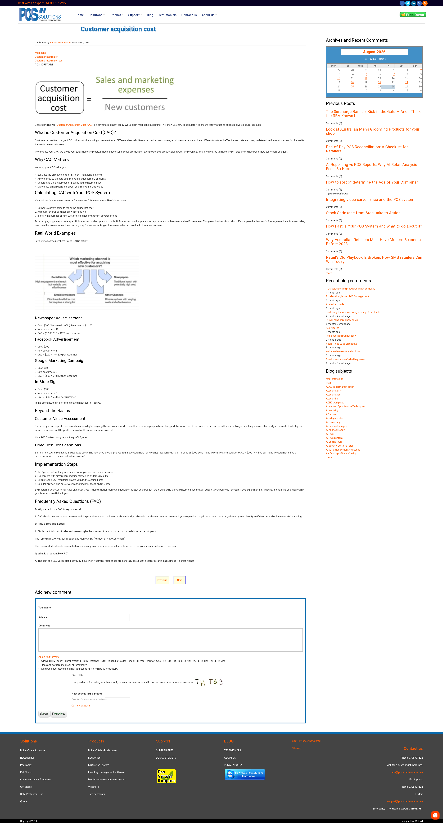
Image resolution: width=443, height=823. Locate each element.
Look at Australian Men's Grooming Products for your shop (372, 131)
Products (96, 741)
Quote (23, 801)
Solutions (96, 15)
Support (134, 15)
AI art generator (334, 418)
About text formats (49, 657)
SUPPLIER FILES (164, 750)
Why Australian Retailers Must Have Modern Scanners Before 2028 (373, 241)
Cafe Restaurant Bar (31, 794)
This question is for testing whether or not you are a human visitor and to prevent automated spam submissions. (132, 690)
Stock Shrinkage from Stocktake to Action (363, 213)
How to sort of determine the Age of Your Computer (372, 182)
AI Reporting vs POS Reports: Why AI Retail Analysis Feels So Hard (371, 166)
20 (379, 82)
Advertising (332, 410)
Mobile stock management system (107, 779)
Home (79, 15)
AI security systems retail (339, 445)
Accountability (334, 390)
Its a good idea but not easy (341, 335)
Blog (150, 15)
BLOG (229, 741)
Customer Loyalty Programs (35, 779)
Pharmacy (25, 765)
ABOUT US (230, 757)
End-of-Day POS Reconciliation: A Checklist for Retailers (367, 149)
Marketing (40, 52)
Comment (44, 625)
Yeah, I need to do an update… (342, 343)
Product (116, 15)
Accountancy (333, 394)
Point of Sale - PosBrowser (102, 750)
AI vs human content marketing (343, 449)
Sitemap (296, 748)
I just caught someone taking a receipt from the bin (353, 312)
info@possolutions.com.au (407, 772)
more (329, 273)
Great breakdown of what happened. (346, 359)
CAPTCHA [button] (77, 675)
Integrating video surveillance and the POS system (370, 199)
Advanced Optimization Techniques (345, 406)
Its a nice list (332, 328)
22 (406, 82)
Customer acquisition (46, 56)
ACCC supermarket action (340, 386)
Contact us (189, 15)
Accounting (332, 398)
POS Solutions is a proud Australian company (350, 288)
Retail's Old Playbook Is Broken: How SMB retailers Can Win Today (374, 259)
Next (179, 580)
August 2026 (374, 52)
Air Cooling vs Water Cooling (341, 453)
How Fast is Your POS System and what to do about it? (374, 226)
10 (338, 78)
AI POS (330, 434)
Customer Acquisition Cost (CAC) (75, 124)
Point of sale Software (32, 750)
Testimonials (167, 15)
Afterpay (331, 414)
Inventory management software (106, 772)
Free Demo (415, 15)
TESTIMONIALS (232, 750)
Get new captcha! (80, 705)
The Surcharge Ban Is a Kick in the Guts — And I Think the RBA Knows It (373, 113)
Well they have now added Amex (343, 351)
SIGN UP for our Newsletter (306, 741)
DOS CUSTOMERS (166, 757)
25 (352, 86)
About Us (208, 15)
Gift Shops (26, 786)
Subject (42, 617)
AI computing (333, 422)
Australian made (335, 304)
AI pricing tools (334, 441)
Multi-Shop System (98, 765)
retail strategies (334, 378)
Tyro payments (96, 794)
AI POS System (334, 438)
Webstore (93, 786)
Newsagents (27, 757)
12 (366, 78)
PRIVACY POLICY (233, 765)
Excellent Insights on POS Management (347, 296)
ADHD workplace (335, 402)
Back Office (94, 757)
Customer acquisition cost (49, 60)
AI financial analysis (336, 426)
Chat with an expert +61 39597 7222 (42, 3)
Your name (44, 607)
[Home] (39, 14)
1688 (329, 382)
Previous (162, 580)
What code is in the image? (86, 693)
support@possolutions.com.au (405, 801)
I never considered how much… (342, 320)
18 (352, 82)
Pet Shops (25, 772)
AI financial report (335, 430)
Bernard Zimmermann (60, 42)
